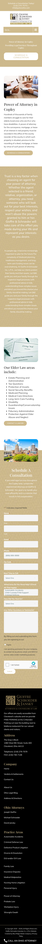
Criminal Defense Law (13, 842)
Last (5, 534)
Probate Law (9, 901)
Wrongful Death (11, 912)
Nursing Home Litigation (14, 882)
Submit (9, 671)
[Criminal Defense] (21, 595)
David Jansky (9, 823)
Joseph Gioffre (10, 812)
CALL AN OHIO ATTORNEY (22, 940)
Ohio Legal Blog (11, 793)
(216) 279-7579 (20, 5)
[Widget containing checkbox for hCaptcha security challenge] (21, 665)
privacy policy (30, 639)
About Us (8, 787)
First (5, 523)
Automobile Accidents (13, 836)
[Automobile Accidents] (21, 590)
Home (6, 768)
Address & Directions (13, 798)
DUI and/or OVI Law (12, 858)
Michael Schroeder (12, 817)
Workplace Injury (11, 907)
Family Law (9, 866)
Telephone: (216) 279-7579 (15, 751)
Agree (9, 645)
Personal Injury (10, 888)
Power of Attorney (12, 896)
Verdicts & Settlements (13, 774)
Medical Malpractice (12, 877)
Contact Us (8, 779)
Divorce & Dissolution (13, 853)
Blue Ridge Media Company (22, 934)
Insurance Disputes (12, 872)
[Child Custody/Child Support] (21, 592)
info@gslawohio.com (21, 8)
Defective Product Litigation (16, 847)
